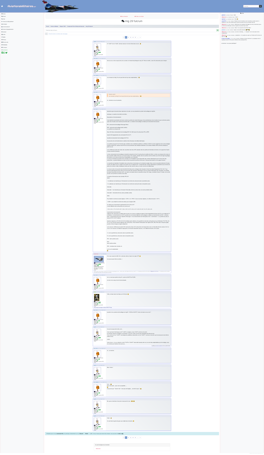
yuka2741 (224, 21)
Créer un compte (140, 16)
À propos (4, 47)
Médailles (5, 44)
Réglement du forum (154, 271)
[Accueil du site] (2, 6)
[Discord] (2, 53)
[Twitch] (4, 53)
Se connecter (124, 16)
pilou (95, 292)
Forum (4, 16)
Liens (4, 34)
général (223, 15)
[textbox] (251, 6)
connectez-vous (225, 43)
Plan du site (5, 42)
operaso (223, 19)
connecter (59, 433)
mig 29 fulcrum (89, 26)
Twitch (86, 433)
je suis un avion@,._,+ (226, 38)
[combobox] (251, 6)
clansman (96, 254)
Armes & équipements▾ (7, 29)
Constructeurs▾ (6, 26)
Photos (4, 39)
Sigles (3, 37)
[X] (6, 53)
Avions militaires (54, 26)
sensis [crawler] (159, 345)
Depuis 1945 (63, 26)
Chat (4, 19)
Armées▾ (5, 24)
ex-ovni (95, 58)
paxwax (223, 29)
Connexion (5, 50)
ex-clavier (96, 75)
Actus (4, 13)
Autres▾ (4, 31)
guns (95, 41)
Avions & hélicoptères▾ (8, 21)
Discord (81, 433)
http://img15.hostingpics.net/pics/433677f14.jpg (103, 307)
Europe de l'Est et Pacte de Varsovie (75, 26)
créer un (120, 433)
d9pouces (98, 448)
